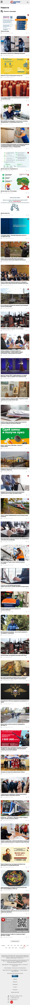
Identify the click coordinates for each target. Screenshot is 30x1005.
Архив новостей (15, 992)
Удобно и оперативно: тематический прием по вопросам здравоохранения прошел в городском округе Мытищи (15, 841)
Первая (3, 945)
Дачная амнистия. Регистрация (9, 191)
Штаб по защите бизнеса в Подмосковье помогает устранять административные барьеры (14, 422)
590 (8, 945)
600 (16, 947)
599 (13, 947)
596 (28, 945)
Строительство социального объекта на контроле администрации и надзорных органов (14, 795)
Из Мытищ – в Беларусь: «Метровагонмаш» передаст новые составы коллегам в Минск (14, 818)
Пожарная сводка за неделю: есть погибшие (12, 328)
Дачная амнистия (5, 213)
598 (9, 947)
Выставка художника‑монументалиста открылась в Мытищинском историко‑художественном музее (14, 678)
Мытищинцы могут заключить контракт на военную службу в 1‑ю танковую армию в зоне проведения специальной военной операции (14, 748)
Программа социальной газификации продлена (13, 53)
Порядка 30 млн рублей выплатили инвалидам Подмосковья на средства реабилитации (12, 492)
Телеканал (15, 984)
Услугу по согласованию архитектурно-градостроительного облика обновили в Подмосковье (15, 586)
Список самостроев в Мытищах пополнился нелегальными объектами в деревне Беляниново (13, 259)
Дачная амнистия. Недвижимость (9, 168)
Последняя (22, 947)
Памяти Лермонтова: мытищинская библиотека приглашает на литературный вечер (13, 865)
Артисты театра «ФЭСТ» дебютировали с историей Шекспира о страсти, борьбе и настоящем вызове (14, 376)
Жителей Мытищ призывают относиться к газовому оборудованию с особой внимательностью (14, 121)
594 (21, 945)
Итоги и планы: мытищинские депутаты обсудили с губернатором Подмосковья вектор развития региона (14, 282)
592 (15, 945)
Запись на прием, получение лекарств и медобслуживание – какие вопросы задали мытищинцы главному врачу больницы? (12, 352)
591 (12, 945)
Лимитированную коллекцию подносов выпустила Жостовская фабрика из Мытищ (14, 888)
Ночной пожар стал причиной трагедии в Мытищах (14, 655)
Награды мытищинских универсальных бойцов (13, 772)
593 (18, 945)
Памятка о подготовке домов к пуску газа (11, 75)
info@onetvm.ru (16, 970)
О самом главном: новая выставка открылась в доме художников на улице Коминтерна (14, 399)
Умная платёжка (5, 31)
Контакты (15, 989)
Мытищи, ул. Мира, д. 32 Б (16, 996)
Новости (15, 981)
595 (24, 945)
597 (6, 947)
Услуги (15, 987)
